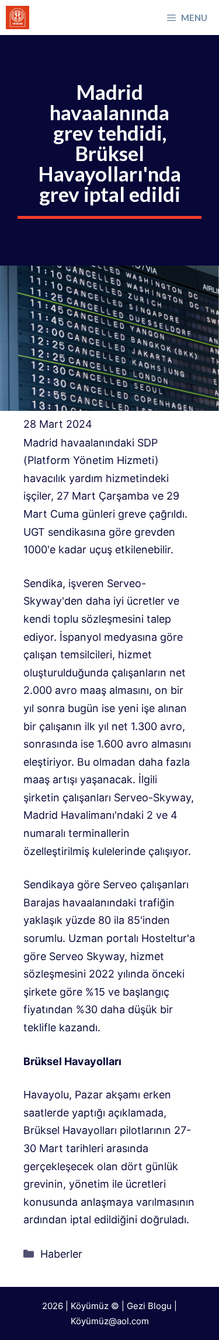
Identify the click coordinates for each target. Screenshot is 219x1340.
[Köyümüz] (17, 17)
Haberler (61, 1254)
